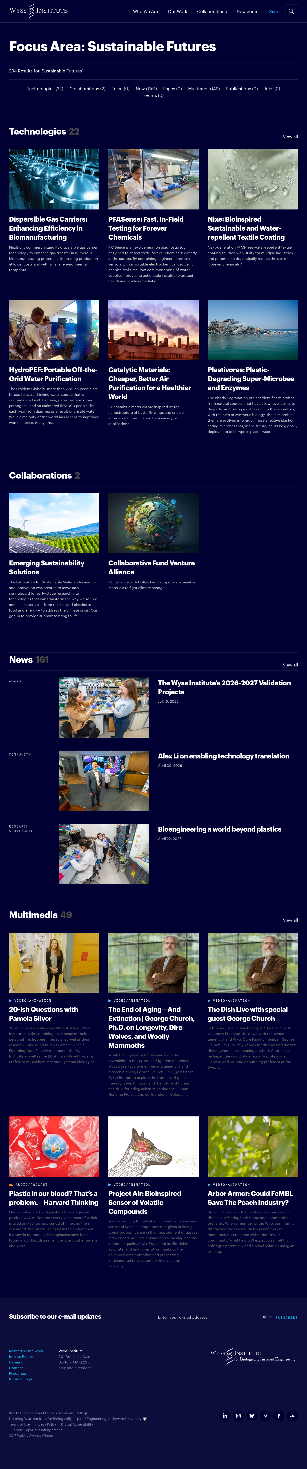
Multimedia (204, 88)
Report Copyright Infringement (36, 1429)
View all (290, 136)
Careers (15, 1362)
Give (273, 11)
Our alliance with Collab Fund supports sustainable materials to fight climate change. (151, 574)
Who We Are (145, 11)
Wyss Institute (38, 9)
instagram (238, 1416)
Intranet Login (21, 1379)
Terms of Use (19, 1424)
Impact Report (21, 1356)
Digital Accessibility (77, 1424)
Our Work (177, 11)
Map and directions (75, 1367)
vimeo (265, 1416)
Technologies (45, 88)
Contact (16, 1367)
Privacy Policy (45, 1424)
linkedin (225, 1416)
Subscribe (287, 1317)
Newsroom (248, 11)
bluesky (252, 1416)
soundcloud (292, 1416)
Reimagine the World (26, 1350)
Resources (18, 1373)
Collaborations (212, 11)
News (146, 88)
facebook (279, 1416)
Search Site (291, 11)
